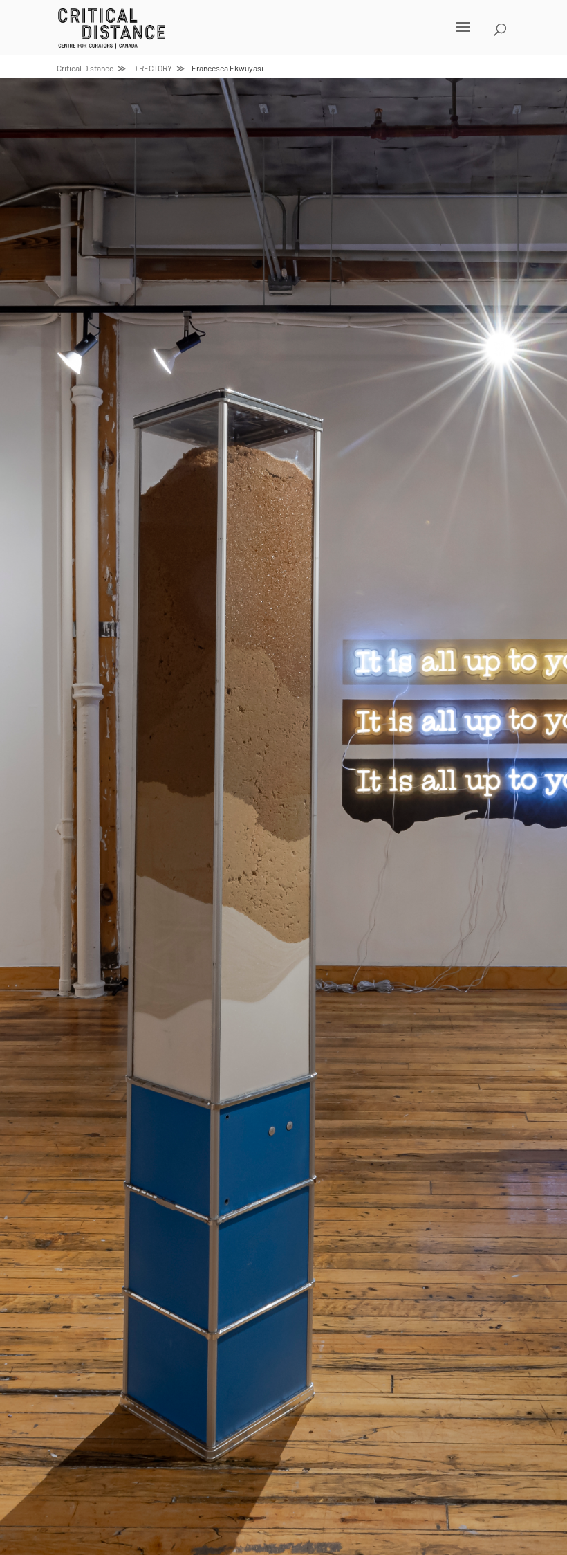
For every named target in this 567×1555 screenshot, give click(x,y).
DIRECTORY (152, 68)
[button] (265, 36)
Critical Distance (85, 68)
